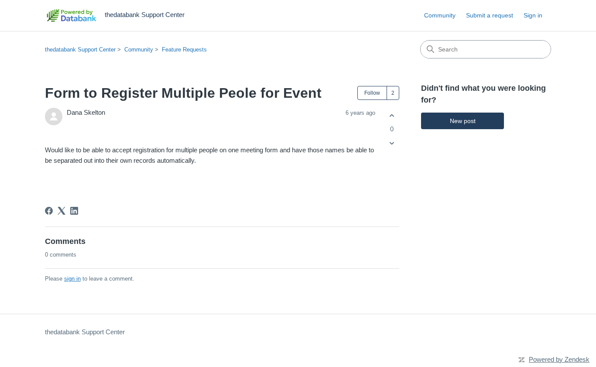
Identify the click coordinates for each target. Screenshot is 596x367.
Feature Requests (184, 49)
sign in (72, 278)
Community (440, 15)
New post (463, 120)
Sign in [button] (533, 15)
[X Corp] (61, 211)
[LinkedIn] (74, 211)
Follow (372, 93)
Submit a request (489, 15)
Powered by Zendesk (559, 359)
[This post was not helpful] (391, 143)
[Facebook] (49, 211)
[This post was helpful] (391, 115)
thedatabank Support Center (80, 49)
